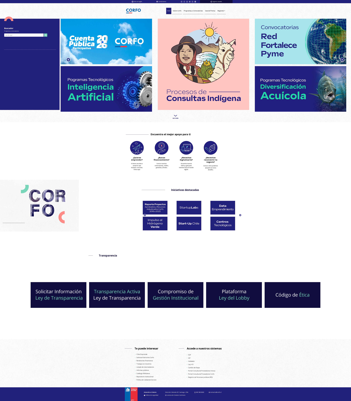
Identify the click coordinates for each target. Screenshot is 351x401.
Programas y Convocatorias (193, 11)
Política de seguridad (152, 393)
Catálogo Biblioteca (143, 372)
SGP (189, 353)
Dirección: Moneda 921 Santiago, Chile (176, 390)
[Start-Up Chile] (106, 41)
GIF (189, 356)
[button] (68, 59)
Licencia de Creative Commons (176, 393)
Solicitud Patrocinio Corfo (145, 356)
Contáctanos (162, 1)
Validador (191, 360)
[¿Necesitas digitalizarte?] (186, 146)
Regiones (221, 11)
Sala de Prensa (210, 11)
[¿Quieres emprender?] (137, 146)
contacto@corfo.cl (215, 390)
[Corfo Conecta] (300, 41)
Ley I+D (190, 363)
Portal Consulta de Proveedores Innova (201, 369)
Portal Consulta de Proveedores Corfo (201, 372)
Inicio (169, 11)
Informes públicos (142, 369)
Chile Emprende (141, 353)
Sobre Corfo (177, 11)
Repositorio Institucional (144, 375)
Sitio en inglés (138, 1)
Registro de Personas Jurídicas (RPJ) (200, 376)
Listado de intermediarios (145, 365)
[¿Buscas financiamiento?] (161, 146)
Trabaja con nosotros (143, 362)
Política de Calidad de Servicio (146, 378)
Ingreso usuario (217, 1)
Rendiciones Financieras (144, 359)
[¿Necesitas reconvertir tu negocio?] (210, 146)
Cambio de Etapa (194, 366)
